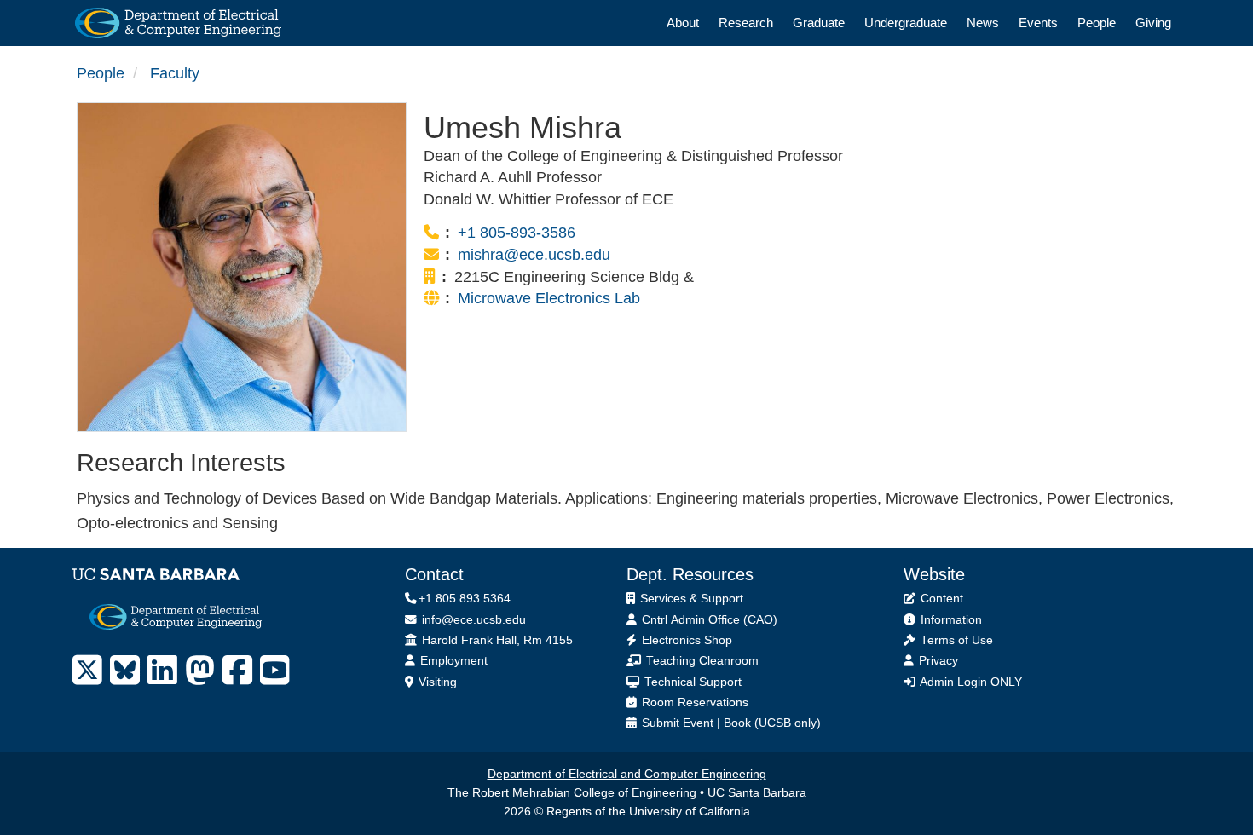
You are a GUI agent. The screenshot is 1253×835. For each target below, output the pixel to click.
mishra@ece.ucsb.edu (534, 254)
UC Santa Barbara (756, 792)
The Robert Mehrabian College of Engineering (572, 792)
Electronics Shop (685, 640)
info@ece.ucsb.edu (472, 619)
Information (949, 619)
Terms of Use (955, 640)
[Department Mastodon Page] (200, 670)
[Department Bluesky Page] (125, 670)
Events (1038, 22)
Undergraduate (905, 22)
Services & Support (690, 598)
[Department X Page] (87, 670)
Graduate (819, 22)
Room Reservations (693, 702)
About (683, 22)
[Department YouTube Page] (275, 670)
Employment (452, 660)
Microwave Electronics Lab (549, 298)
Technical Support (691, 682)
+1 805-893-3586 (516, 232)
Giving (1153, 22)
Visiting (436, 682)
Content (940, 598)
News (983, 22)
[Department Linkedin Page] (162, 670)
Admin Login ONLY (969, 682)
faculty (174, 73)
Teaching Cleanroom (701, 660)
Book (737, 723)
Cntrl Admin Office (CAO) (707, 619)
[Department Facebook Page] (237, 670)
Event (698, 723)
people (100, 73)
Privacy (936, 660)
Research (746, 22)
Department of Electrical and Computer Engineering (627, 774)
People (1096, 22)
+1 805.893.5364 (465, 598)
